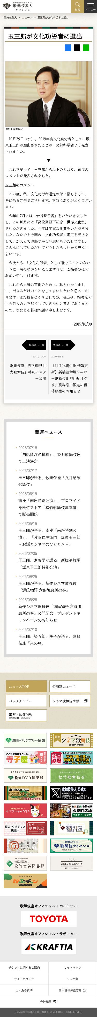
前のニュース (36, 345)
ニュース (27, 17)
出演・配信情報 (20, 715)
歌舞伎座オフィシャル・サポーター (48, 933)
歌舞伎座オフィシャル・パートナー (48, 905)
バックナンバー (20, 701)
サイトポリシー (24, 978)
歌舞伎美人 (10, 17)
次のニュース (60, 345)
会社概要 (45, 1001)
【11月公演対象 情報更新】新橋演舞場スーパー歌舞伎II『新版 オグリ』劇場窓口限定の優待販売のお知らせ (69, 378)
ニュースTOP (19, 686)
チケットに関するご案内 (24, 967)
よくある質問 (24, 990)
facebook (68, 47)
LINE (86, 47)
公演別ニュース (64, 686)
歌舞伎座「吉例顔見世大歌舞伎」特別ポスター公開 (28, 372)
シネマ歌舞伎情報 (65, 701)
